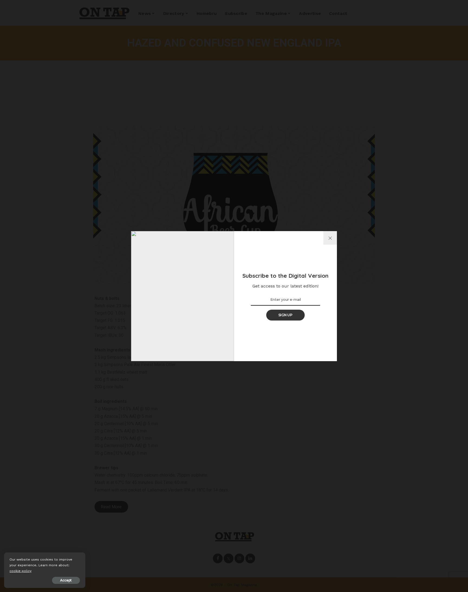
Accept (66, 580)
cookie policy (20, 571)
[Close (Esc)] (330, 238)
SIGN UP (285, 315)
